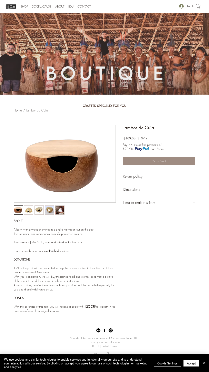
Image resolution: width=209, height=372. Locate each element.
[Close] (204, 363)
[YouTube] (98, 330)
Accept (191, 363)
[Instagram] (111, 330)
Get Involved (51, 251)
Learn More (156, 149)
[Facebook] (104, 330)
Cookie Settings (167, 363)
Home (18, 110)
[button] (24, 6)
